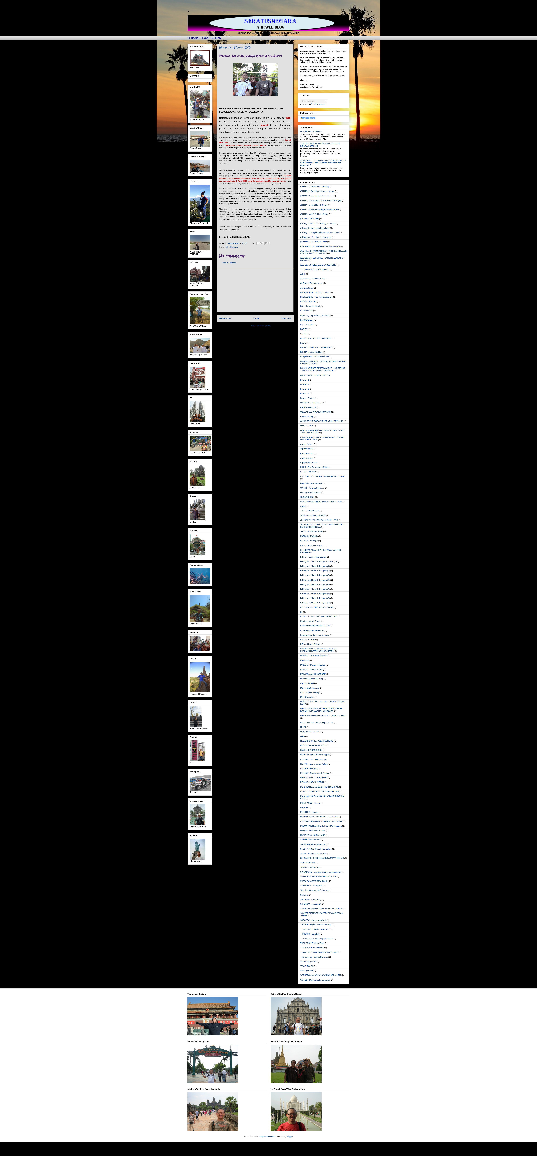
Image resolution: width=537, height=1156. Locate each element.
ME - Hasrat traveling (309, 688)
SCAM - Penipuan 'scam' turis (313, 853)
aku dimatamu (306, 288)
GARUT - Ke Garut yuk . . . (312, 488)
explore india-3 (306, 453)
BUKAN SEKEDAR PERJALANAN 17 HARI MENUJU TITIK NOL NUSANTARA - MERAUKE (323, 369)
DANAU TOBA (306, 426)
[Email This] (257, 243)
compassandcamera (267, 1137)
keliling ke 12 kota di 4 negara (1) (315, 566)
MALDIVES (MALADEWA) (311, 679)
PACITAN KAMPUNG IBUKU (312, 745)
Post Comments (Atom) (260, 326)
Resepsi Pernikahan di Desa (312, 830)
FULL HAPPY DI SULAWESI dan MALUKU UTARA (322, 476)
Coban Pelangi (306, 416)
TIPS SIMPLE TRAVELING (312, 947)
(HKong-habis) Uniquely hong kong (315, 237)
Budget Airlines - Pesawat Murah (314, 357)
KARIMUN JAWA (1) (309, 536)
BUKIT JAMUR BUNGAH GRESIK (315, 375)
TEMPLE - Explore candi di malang (315, 925)
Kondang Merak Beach (310, 621)
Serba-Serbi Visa (307, 862)
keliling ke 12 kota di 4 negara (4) (315, 580)
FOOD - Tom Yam (308, 472)
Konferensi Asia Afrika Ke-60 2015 (315, 626)
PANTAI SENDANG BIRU (311, 750)
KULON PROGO (307, 640)
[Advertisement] (255, 290)
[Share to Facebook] (265, 243)
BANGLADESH (306, 320)
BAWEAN (304, 329)
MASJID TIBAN (307, 683)
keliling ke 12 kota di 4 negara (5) (315, 584)
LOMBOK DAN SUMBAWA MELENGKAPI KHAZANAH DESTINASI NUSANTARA (318, 650)
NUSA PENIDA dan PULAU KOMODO (316, 741)
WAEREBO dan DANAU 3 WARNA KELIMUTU (320, 975)
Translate (321, 104)
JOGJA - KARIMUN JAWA (311, 531)
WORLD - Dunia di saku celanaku (315, 980)
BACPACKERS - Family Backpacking (316, 297)
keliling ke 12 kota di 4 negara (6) (315, 589)
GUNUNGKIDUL (307, 497)
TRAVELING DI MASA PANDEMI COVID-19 (319, 952)
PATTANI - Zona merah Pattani (314, 764)
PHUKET (304, 807)
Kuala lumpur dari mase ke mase (314, 635)
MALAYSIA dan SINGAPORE (313, 674)
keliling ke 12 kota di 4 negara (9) (315, 603)
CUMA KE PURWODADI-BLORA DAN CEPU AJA (321, 421)
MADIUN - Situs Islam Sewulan (314, 656)
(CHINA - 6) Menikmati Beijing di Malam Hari (319, 209)
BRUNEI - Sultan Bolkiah (311, 352)
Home (256, 318)
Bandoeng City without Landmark (315, 315)
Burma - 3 (304, 389)
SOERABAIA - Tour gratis (311, 885)
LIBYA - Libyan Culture (310, 644)
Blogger (290, 1137)
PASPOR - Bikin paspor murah (313, 759)
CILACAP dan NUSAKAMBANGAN (315, 412)
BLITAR (303, 334)
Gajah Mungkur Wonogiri (311, 483)
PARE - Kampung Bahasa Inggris (314, 754)
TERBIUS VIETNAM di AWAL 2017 (315, 929)
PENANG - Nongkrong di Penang (314, 773)
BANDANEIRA (306, 311)
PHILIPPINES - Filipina (310, 803)
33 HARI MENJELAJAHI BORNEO (315, 269)
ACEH (303, 274)
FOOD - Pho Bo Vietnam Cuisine (314, 467)
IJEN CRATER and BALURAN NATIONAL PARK (321, 502)
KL (301, 612)
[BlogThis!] (260, 243)
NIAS (302, 736)
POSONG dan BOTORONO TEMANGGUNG (320, 817)
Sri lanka (304, 895)
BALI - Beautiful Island (310, 306)
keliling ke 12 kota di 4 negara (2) (315, 571)
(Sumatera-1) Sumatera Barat (313, 242)
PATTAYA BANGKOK (309, 768)
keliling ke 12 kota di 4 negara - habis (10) (318, 561)
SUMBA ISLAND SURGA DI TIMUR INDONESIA (321, 908)
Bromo (303, 343)
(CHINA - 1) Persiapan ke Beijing (314, 186)
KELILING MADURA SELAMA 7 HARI (316, 607)
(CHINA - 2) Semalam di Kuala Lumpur (317, 191)
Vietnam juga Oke (308, 961)
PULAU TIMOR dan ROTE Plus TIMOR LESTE (321, 826)
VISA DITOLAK (306, 966)
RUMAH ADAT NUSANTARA (312, 835)
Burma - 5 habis (307, 398)
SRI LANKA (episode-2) (310, 904)
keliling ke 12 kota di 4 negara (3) (315, 575)
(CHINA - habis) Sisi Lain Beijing (314, 214)
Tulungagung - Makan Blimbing (314, 957)
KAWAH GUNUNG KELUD (311, 545)
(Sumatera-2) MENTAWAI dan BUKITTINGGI (320, 246)
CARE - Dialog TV (308, 407)
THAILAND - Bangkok (309, 934)
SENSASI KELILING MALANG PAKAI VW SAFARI (322, 858)
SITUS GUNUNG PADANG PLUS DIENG (318, 876)
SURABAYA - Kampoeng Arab (313, 920)
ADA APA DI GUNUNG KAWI (312, 278)
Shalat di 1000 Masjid (309, 867)
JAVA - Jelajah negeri (309, 511)
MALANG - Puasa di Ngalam (312, 665)
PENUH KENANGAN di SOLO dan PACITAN (319, 791)
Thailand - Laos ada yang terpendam (316, 938)
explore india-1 (306, 444)
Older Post (286, 318)
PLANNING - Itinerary (309, 812)
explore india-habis (308, 462)
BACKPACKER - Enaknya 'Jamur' (315, 292)
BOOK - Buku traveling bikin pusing (315, 338)
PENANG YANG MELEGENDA (313, 777)
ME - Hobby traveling (309, 692)
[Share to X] (263, 243)
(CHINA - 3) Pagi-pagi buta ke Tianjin (316, 196)
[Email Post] (253, 243)
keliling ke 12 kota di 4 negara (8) (315, 598)
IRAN (302, 506)
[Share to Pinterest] (268, 243)
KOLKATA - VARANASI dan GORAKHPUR (318, 617)
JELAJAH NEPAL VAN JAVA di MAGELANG (319, 520)
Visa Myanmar (306, 970)
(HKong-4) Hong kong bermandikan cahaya (319, 232)
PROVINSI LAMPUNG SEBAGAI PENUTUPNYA (321, 821)
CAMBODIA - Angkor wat (311, 403)
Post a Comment (229, 263)
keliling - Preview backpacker (313, 557)
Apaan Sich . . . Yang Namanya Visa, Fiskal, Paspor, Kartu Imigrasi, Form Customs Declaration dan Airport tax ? (323, 162)
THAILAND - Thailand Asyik (312, 943)
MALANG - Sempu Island (311, 669)
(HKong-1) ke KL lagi (309, 219)
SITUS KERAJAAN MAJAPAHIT (314, 881)
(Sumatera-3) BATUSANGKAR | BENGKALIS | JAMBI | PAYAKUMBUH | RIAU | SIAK (323, 252)
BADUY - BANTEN (308, 301)
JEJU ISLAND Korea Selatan (313, 515)
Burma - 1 (304, 380)
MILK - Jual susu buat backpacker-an (316, 722)
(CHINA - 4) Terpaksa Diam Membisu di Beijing (320, 200)
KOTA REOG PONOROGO (312, 630)
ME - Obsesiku (232, 247)
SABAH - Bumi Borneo (310, 839)
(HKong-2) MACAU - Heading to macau (317, 223)
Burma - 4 (304, 393)
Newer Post (225, 318)
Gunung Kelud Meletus (310, 492)
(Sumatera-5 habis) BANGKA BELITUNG (318, 265)
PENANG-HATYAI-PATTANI (312, 782)
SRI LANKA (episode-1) (310, 899)
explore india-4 (306, 458)
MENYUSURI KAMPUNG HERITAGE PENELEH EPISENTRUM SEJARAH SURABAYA (321, 709)
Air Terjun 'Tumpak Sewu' (311, 283)
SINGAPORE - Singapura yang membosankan (320, 872)
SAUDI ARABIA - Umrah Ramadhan (316, 849)
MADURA (304, 660)
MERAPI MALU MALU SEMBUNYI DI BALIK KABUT (323, 715)
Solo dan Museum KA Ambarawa (314, 890)
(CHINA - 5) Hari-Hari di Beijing (314, 205)
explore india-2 (306, 449)
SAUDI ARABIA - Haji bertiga (312, 844)
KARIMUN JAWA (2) (309, 541)
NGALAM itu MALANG (310, 732)
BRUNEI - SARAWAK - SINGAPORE (316, 347)
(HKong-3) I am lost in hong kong (315, 228)
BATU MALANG (307, 324)
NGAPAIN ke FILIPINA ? (311, 132)
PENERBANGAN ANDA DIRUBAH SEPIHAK (319, 787)
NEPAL (303, 727)
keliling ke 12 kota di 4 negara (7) (315, 594)
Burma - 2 (304, 384)
